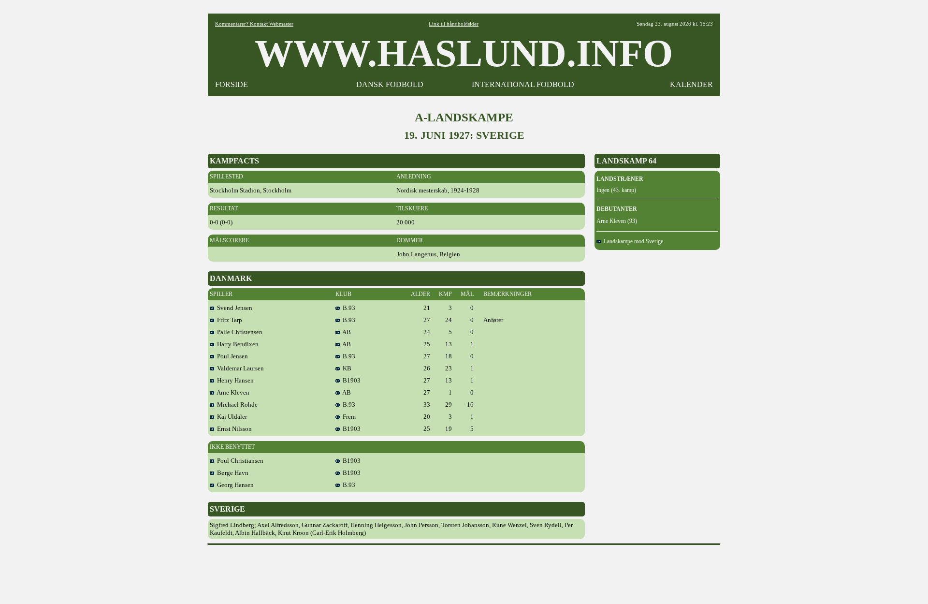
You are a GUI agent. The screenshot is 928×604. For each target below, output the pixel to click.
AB (345, 332)
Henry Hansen (234, 380)
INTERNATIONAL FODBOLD (523, 84)
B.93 (347, 307)
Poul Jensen (231, 356)
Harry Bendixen (236, 344)
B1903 (350, 380)
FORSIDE (231, 84)
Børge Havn (231, 472)
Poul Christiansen (238, 460)
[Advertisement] (464, 571)
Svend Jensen (233, 307)
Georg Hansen (234, 484)
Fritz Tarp (228, 320)
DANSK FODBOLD (389, 84)
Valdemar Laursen (239, 368)
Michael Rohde (236, 404)
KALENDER (691, 84)
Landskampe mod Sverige (632, 241)
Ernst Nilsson (233, 428)
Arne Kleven (231, 392)
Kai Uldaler (230, 416)
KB (345, 368)
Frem (348, 416)
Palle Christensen (238, 332)
